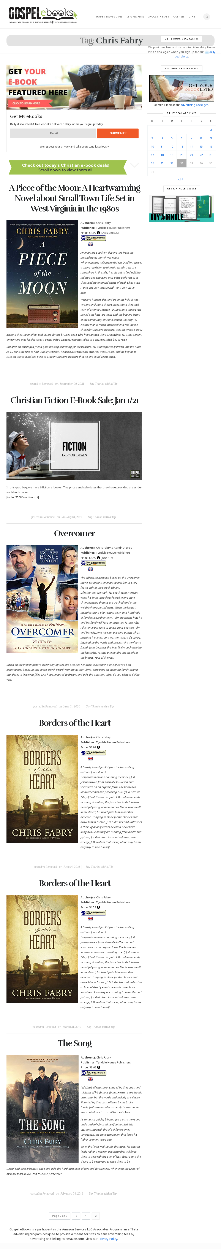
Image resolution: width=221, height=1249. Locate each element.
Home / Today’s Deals (109, 16)
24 (152, 163)
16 (210, 146)
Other (193, 16)
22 (201, 155)
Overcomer (74, 533)
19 (171, 155)
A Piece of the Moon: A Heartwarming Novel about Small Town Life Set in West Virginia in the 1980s (74, 198)
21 (191, 155)
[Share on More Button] (105, 374)
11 (162, 146)
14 (191, 146)
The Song (74, 1043)
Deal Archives (135, 16)
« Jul (180, 179)
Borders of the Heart (74, 723)
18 (162, 155)
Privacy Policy (107, 1239)
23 (210, 155)
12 (171, 146)
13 (181, 146)
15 (201, 146)
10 (152, 146)
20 (181, 155)
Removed (47, 384)
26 (171, 163)
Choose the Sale (158, 16)
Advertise (179, 16)
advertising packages (194, 105)
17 (152, 155)
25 (162, 163)
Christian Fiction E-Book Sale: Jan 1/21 (74, 400)
